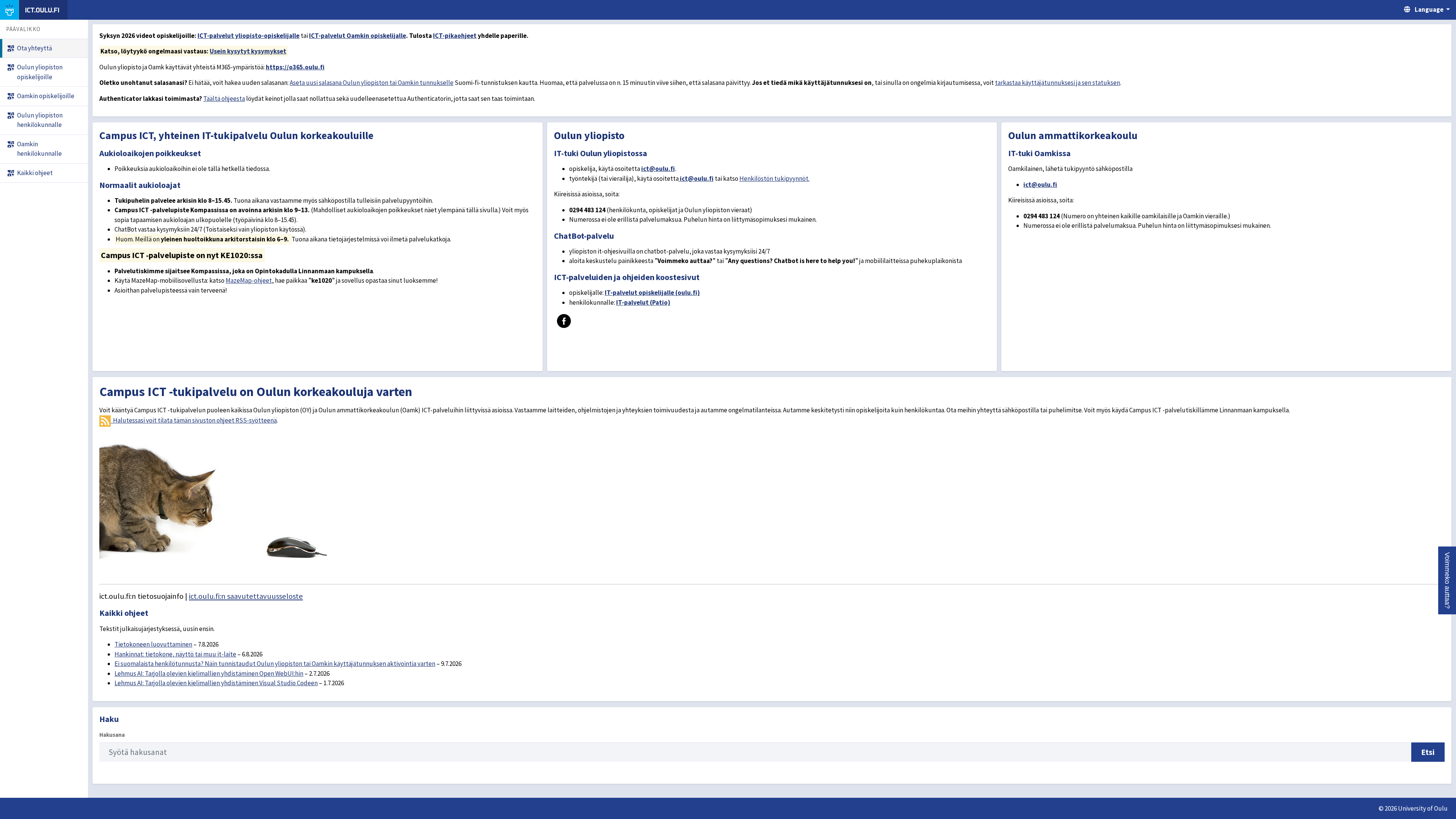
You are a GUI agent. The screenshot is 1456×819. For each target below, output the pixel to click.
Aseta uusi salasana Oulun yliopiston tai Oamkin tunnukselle (371, 82)
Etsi (1428, 752)
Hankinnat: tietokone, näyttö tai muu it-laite (175, 654)
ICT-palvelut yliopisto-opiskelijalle (249, 35)
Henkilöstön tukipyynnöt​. (774, 178)
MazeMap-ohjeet (249, 280)
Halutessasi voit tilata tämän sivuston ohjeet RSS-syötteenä (194, 420)
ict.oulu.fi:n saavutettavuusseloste (246, 596)
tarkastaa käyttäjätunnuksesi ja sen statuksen (1057, 82)
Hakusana (112, 734)
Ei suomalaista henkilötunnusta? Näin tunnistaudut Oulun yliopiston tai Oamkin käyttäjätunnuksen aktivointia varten (275, 663)
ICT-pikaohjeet (455, 35)
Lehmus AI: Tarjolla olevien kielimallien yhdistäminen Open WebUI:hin (209, 673)
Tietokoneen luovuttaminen (153, 644)
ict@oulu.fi (658, 168)
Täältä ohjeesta (224, 98)
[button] (1447, 580)
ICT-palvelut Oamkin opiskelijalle (357, 35)
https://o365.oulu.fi (295, 67)
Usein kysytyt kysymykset (248, 51)
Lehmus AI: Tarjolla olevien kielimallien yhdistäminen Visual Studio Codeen (216, 683)
